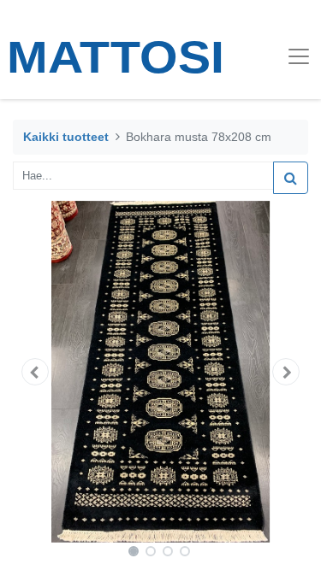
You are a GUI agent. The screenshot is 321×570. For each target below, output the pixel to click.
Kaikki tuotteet (66, 137)
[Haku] (290, 178)
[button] (35, 371)
